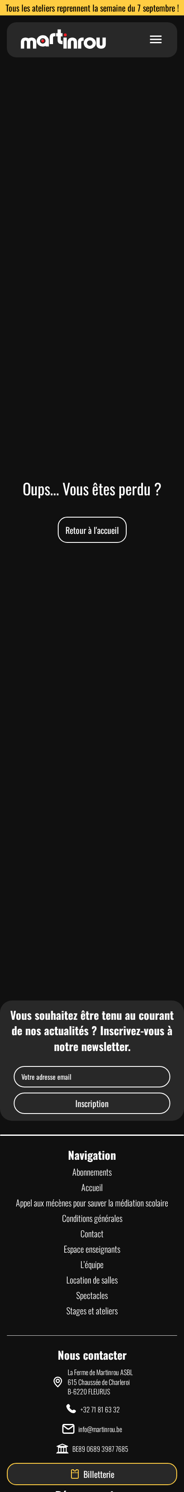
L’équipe (92, 1264)
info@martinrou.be (100, 1429)
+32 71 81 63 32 (100, 1409)
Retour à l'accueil (92, 530)
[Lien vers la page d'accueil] (63, 40)
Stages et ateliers (92, 1310)
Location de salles (92, 1279)
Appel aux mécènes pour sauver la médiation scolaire (92, 1202)
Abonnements (92, 1171)
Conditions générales (92, 1218)
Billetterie (98, 1474)
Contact (92, 1233)
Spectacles (92, 1295)
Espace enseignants (92, 1248)
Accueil (92, 1187)
